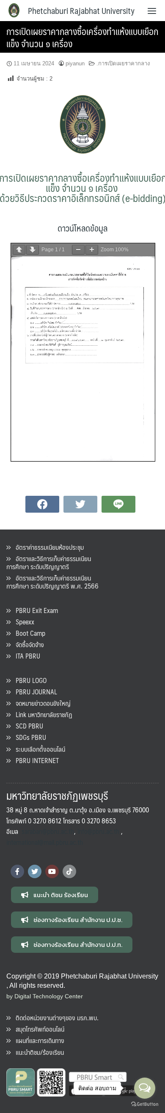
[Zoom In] (91, 250)
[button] (54, 895)
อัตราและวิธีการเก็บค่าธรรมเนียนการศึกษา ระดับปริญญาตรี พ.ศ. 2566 (52, 581)
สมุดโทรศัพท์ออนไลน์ (37, 1029)
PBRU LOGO (29, 680)
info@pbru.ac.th (98, 831)
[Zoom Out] (78, 250)
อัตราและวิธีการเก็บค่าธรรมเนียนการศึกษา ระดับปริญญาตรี (48, 562)
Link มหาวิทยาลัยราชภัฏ (41, 714)
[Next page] (32, 250)
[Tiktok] (69, 871)
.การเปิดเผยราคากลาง (123, 63)
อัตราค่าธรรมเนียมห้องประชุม (47, 547)
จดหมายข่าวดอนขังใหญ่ (41, 703)
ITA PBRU (25, 655)
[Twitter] (34, 871)
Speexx (22, 621)
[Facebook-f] (17, 871)
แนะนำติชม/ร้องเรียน (37, 1052)
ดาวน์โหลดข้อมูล (82, 227)
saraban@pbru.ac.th (48, 831)
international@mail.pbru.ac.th (44, 842)
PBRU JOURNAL (34, 691)
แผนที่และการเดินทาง (37, 1040)
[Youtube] (52, 871)
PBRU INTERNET (35, 760)
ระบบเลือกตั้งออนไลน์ (38, 749)
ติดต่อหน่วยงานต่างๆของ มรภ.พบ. (55, 1017)
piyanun (75, 63)
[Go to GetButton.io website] (144, 1104)
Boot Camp (28, 633)
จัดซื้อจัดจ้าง (27, 644)
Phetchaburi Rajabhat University (81, 10)
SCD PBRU (27, 725)
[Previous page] (19, 250)
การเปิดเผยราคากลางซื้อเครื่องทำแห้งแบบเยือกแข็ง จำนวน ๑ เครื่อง (82, 37)
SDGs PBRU (28, 737)
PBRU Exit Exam (34, 610)
